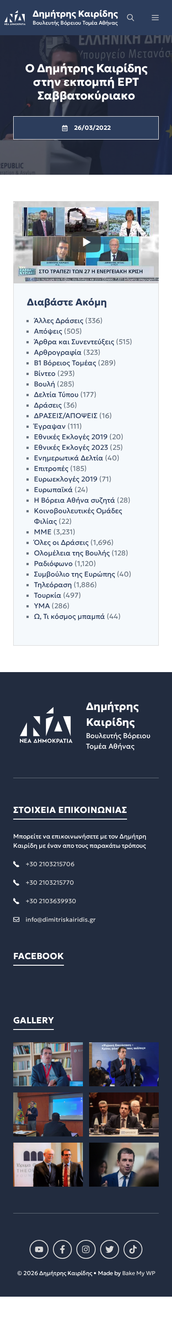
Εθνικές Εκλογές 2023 (71, 447)
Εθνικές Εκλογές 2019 (71, 436)
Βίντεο (45, 373)
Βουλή (44, 383)
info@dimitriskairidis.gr (61, 919)
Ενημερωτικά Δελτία (68, 457)
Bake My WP (138, 1273)
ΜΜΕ (43, 531)
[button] (130, 17)
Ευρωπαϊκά (53, 489)
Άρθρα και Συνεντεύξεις (74, 341)
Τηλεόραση (53, 584)
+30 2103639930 (51, 901)
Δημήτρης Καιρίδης (75, 13)
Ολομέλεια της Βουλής (72, 552)
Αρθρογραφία (58, 352)
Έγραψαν (50, 426)
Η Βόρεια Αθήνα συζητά (74, 500)
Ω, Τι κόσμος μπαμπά (69, 616)
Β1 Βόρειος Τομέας (65, 362)
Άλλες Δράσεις (58, 320)
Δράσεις (48, 405)
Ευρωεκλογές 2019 (65, 478)
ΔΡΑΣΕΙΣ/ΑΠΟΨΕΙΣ (65, 415)
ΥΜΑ (42, 605)
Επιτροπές (51, 468)
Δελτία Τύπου (56, 394)
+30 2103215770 (50, 882)
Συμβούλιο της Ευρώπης (74, 574)
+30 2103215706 (50, 864)
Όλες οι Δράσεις (61, 542)
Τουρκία (47, 595)
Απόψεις (48, 331)
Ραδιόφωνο (53, 563)
